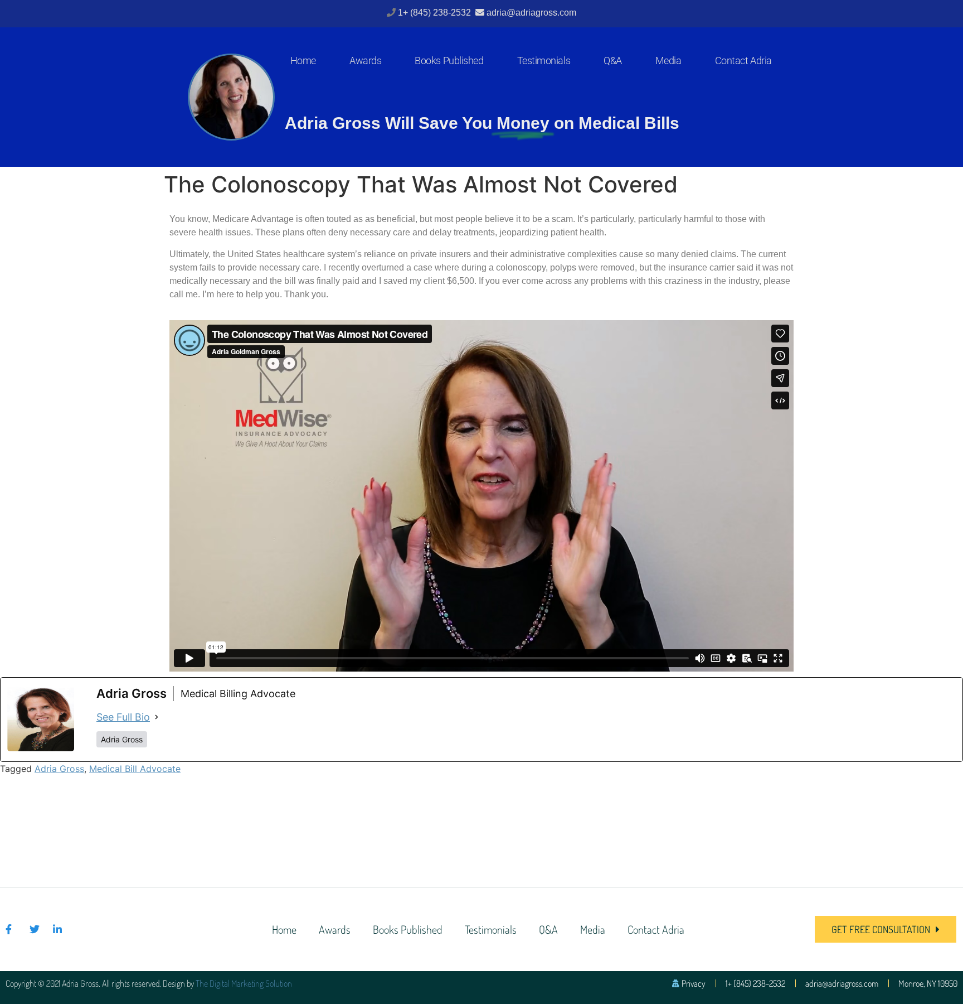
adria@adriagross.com (531, 12)
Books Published (449, 60)
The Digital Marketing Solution (244, 983)
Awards (365, 60)
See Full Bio (123, 717)
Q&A (613, 60)
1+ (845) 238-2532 (435, 12)
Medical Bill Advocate (135, 768)
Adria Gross (59, 768)
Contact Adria (743, 60)
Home (303, 60)
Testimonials (544, 60)
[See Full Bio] (156, 717)
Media (668, 60)
